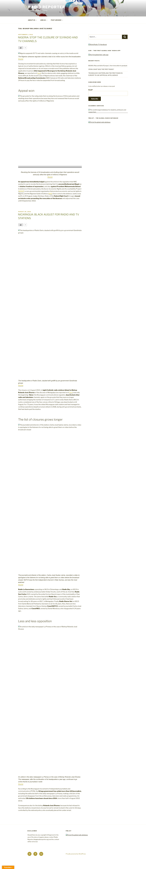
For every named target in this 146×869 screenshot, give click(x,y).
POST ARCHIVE (56, 20)
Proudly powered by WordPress (76, 854)
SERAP (21, 191)
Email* (90, 90)
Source (20, 59)
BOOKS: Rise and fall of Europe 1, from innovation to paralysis (107, 65)
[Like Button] (20, 47)
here (39, 73)
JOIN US (43, 20)
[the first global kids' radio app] (98, 54)
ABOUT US (31, 20)
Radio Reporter (46, 7)
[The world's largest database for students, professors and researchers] (108, 112)
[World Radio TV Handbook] (97, 44)
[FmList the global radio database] (99, 122)
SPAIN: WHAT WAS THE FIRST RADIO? (101, 69)
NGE (50, 194)
